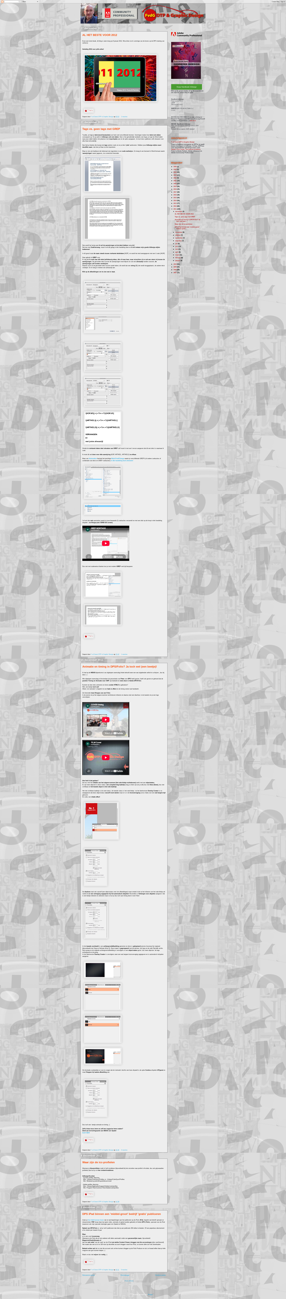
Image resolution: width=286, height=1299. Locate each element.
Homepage (125, 1275)
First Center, (181, 149)
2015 (175, 197)
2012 (175, 206)
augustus (178, 241)
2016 (175, 195)
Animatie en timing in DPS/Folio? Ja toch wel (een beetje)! (119, 666)
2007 (175, 272)
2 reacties (124, 116)
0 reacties (124, 1270)
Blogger (150, 1294)
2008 (175, 270)
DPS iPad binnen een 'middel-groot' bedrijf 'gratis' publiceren (121, 1213)
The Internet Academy (192, 149)
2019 (175, 186)
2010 (175, 264)
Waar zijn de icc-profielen (98, 1162)
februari (178, 258)
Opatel (173, 149)
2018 (175, 189)
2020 (175, 183)
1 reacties (124, 654)
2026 (175, 166)
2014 (175, 200)
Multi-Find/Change (117, 458)
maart (177, 255)
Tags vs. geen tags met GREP (101, 128)
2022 (175, 178)
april (177, 252)
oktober (178, 235)
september (179, 238)
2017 (175, 192)
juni (176, 246)
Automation (93, 458)
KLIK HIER (86, 1133)
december (179, 211)
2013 (175, 203)
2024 (175, 172)
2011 (175, 209)
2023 (175, 175)
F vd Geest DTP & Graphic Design (102, 116)
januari (178, 260)
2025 (175, 169)
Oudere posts (160, 1275)
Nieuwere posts (88, 1275)
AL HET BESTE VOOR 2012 (99, 34)
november (179, 232)
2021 (175, 181)
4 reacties (124, 1150)
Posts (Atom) (129, 1281)
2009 (175, 267)
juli (176, 243)
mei (176, 249)
